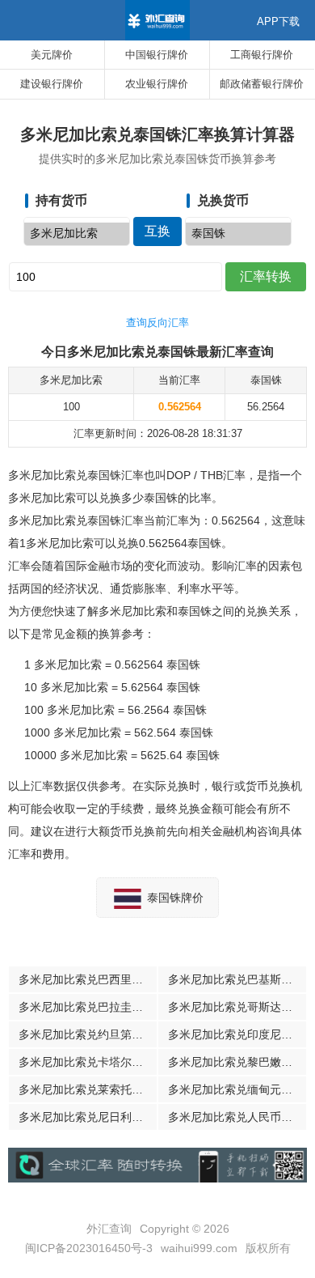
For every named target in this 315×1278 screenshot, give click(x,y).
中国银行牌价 (156, 55)
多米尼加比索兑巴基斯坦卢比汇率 (237, 979)
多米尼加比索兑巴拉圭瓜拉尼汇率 (88, 1006)
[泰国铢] (238, 234)
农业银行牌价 (156, 84)
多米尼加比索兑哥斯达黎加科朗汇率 (237, 1006)
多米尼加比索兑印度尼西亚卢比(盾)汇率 (237, 1034)
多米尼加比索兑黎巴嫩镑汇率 (237, 1061)
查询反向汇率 (157, 322)
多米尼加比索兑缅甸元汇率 (236, 1089)
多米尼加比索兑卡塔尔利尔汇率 (88, 1061)
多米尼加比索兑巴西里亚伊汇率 (88, 979)
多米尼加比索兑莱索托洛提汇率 (88, 1089)
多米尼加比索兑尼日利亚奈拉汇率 (88, 1116)
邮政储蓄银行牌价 (262, 84)
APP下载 (278, 21)
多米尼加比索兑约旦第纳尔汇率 (88, 1034)
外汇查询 (109, 1228)
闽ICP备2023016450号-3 (89, 1248)
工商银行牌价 (261, 55)
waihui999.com (199, 1248)
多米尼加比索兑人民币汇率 (236, 1116)
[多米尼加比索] (76, 234)
